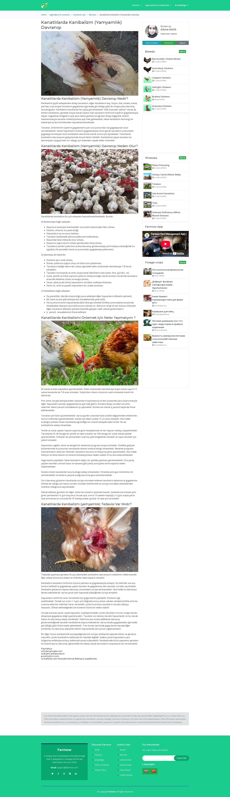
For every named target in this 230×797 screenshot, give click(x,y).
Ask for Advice (152, 43)
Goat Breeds (125, 770)
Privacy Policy (100, 770)
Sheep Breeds (126, 765)
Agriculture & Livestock (157, 5)
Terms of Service (101, 765)
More (182, 51)
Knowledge (180, 5)
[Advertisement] (89, 687)
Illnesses (92, 14)
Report (182, 43)
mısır (73, 239)
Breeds (135, 5)
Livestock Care (79, 14)
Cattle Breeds (125, 760)
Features (98, 755)
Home (43, 14)
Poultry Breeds (126, 775)
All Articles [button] (168, 43)
